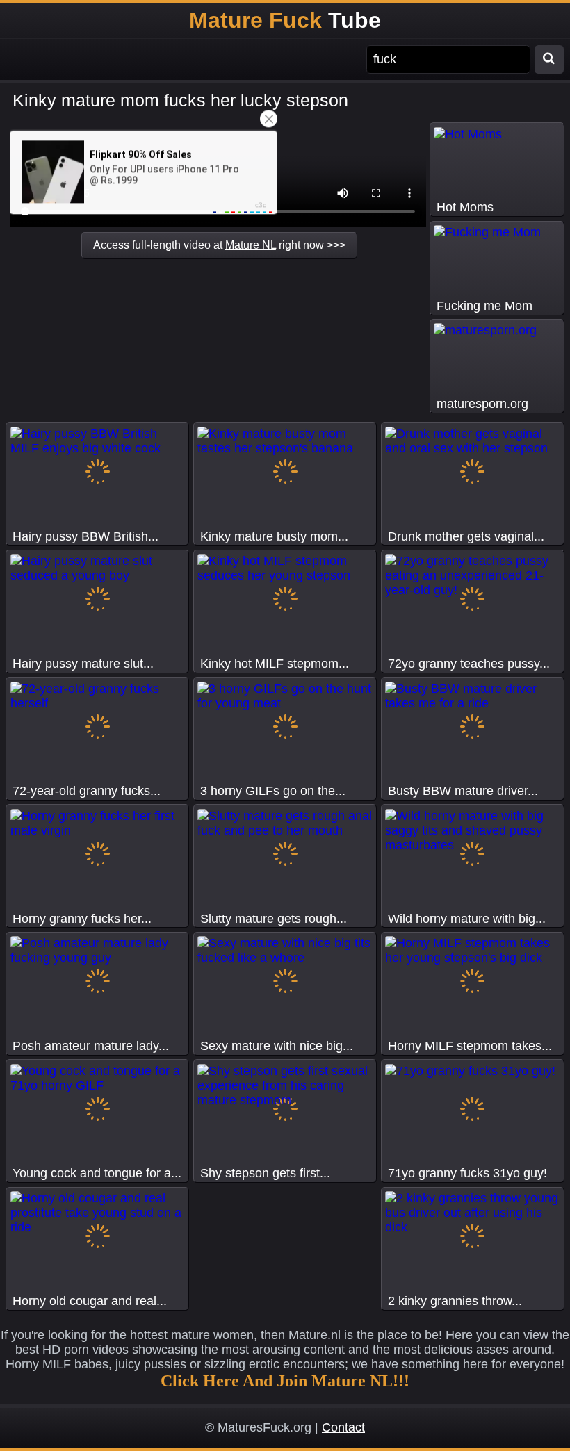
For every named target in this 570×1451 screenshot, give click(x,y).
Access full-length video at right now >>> (219, 244)
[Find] (549, 59)
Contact (343, 1427)
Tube (285, 20)
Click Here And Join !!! (285, 1381)
